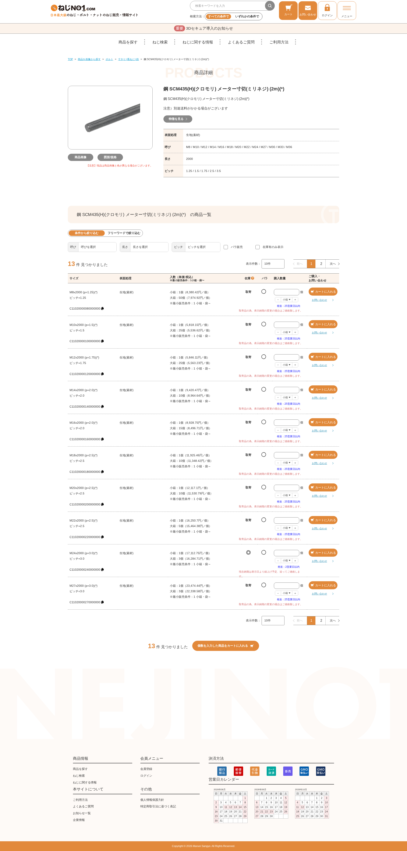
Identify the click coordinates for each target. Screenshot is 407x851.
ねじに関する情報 (198, 42)
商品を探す (128, 42)
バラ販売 (237, 247)
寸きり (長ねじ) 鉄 (128, 59)
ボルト (109, 59)
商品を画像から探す (89, 59)
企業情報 (79, 820)
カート (288, 14)
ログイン (327, 15)
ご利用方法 (279, 42)
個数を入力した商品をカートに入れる (223, 645)
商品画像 (80, 157)
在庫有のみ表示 (273, 247)
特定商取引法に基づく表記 (158, 806)
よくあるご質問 (241, 42)
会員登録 (146, 769)
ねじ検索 (160, 42)
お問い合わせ (308, 14)
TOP (70, 59)
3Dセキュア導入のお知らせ (204, 28)
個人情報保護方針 (152, 799)
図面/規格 (110, 157)
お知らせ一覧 (82, 813)
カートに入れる (325, 291)
